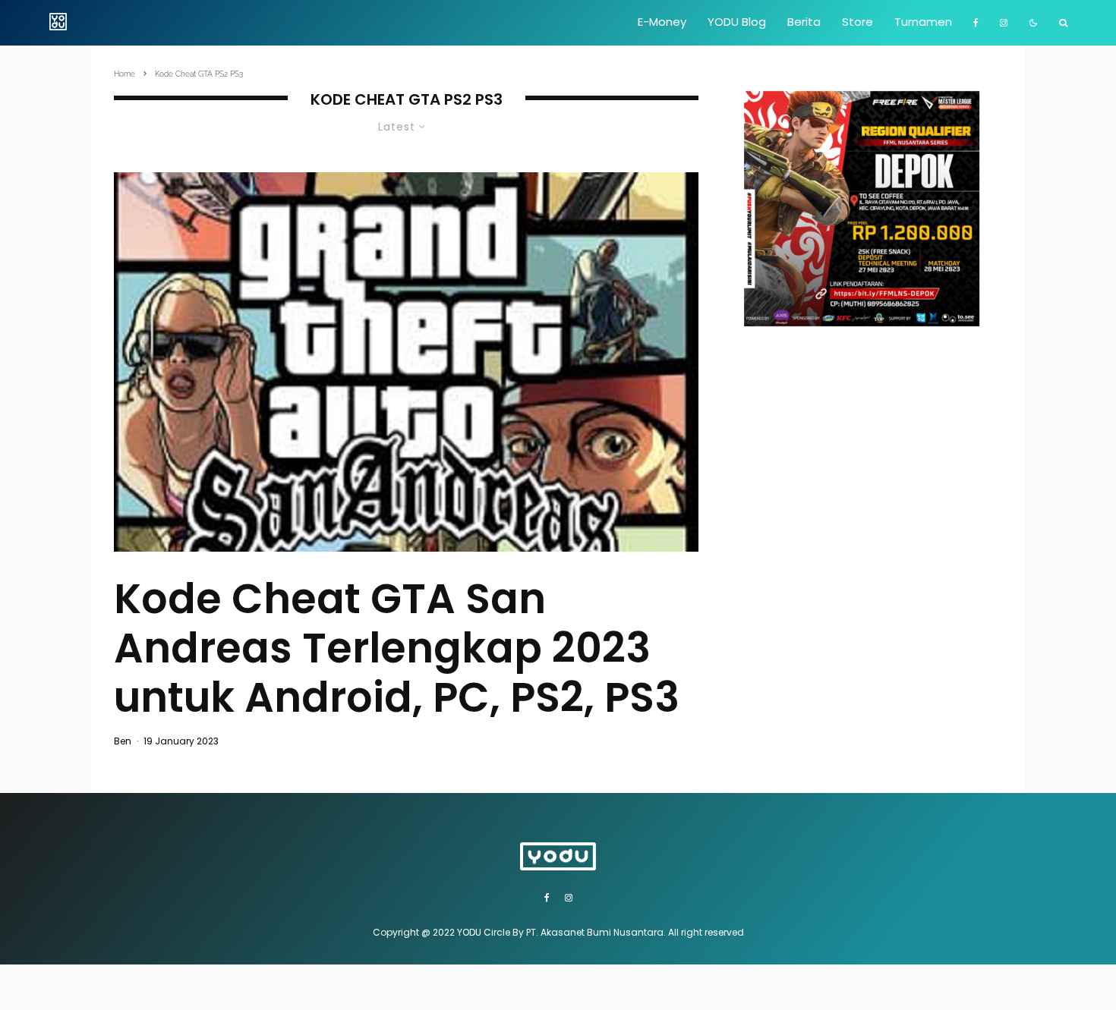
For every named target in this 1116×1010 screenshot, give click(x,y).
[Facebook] (976, 23)
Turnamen (923, 22)
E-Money (662, 22)
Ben (122, 741)
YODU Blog (737, 22)
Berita (804, 22)
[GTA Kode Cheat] (406, 362)
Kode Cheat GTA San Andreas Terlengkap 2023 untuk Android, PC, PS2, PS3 (396, 648)
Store (857, 22)
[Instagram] (1003, 23)
